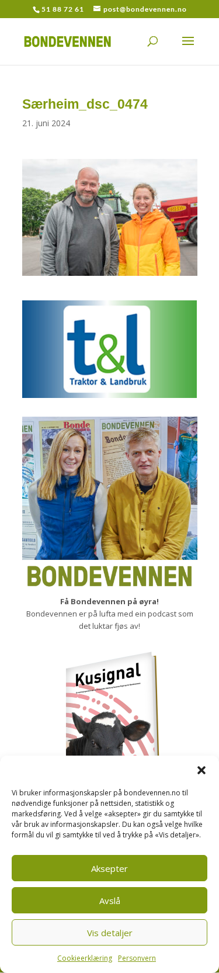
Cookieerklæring (84, 958)
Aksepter (109, 868)
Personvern (137, 958)
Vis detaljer (110, 933)
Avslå (109, 900)
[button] (201, 770)
